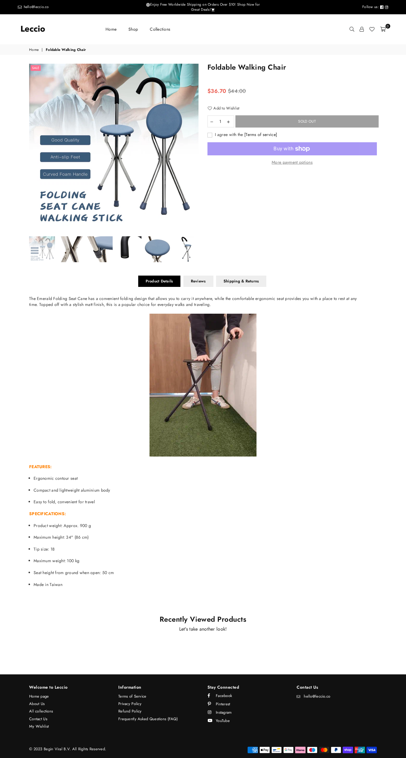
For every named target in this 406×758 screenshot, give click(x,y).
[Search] (352, 29)
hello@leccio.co (35, 7)
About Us (37, 704)
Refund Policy (130, 711)
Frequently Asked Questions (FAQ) (148, 719)
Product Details (159, 281)
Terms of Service (132, 696)
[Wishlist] (371, 29)
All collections (41, 711)
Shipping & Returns (241, 281)
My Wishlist (39, 726)
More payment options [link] (292, 162)
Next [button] (193, 148)
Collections (160, 29)
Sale (35, 67)
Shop (133, 29)
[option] (114, 148)
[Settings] (361, 29)
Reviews (198, 281)
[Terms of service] (260, 134)
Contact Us (38, 719)
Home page (39, 696)
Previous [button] (34, 148)
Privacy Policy (129, 704)
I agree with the (245, 134)
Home (111, 29)
